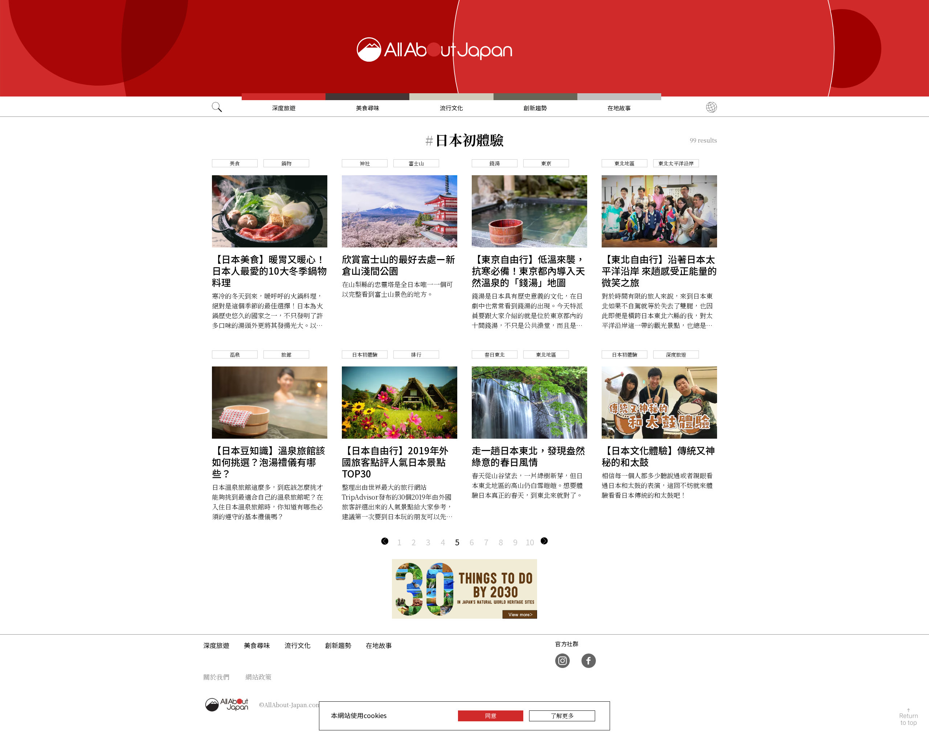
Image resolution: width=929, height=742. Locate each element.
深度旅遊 (283, 107)
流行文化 (451, 107)
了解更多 (562, 716)
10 (529, 542)
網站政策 (258, 676)
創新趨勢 (535, 107)
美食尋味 (367, 107)
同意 (490, 716)
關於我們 (216, 676)
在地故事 (619, 107)
